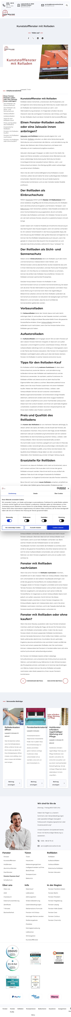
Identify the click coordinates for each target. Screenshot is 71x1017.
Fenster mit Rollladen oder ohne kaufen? (11, 140)
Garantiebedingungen (33, 904)
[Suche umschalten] (67, 5)
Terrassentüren (31, 874)
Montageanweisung (33, 928)
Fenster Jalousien (54, 872)
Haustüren (29, 200)
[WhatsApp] (42, 38)
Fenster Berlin (53, 893)
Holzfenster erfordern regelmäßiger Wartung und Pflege (56, 732)
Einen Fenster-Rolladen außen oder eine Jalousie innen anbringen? (10, 98)
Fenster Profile (12, 1010)
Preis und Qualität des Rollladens (10, 123)
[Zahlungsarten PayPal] (16, 997)
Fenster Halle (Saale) (55, 908)
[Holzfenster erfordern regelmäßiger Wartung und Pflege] (58, 716)
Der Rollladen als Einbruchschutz (9, 104)
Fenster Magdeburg (55, 901)
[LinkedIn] (38, 38)
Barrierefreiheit (9, 912)
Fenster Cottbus (54, 916)
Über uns (7, 889)
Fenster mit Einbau (32, 912)
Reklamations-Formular (34, 908)
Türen (28, 856)
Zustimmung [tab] (12, 493)
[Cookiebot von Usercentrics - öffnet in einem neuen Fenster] (58, 488)
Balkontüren (56, 200)
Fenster (45, 200)
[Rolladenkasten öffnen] (13, 716)
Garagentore (62, 1009)
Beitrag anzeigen (11, 783)
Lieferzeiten (30, 893)
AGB (5, 893)
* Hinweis (7, 908)
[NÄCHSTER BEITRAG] (65, 681)
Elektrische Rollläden (55, 868)
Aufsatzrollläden (53, 860)
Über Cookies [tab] (59, 493)
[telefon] (4, 5)
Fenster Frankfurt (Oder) (56, 889)
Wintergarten (30, 936)
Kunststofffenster (10, 860)
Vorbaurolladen (9, 113)
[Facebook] (28, 38)
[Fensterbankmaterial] (35, 716)
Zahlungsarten (31, 897)
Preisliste (29, 924)
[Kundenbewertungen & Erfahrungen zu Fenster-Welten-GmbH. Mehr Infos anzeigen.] (35, 957)
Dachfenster (8, 872)
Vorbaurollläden (53, 864)
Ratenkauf (29, 889)
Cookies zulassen (58, 527)
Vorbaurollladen (46, 322)
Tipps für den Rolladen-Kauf (9, 119)
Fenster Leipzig (53, 904)
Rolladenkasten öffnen (12, 728)
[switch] (26, 520)
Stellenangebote (32, 920)
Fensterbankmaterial (37, 727)
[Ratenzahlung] (35, 997)
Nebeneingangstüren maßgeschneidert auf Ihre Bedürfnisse (35, 867)
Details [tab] (35, 493)
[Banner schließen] (68, 488)
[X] (33, 38)
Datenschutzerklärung (11, 901)
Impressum (8, 897)
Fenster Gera (52, 912)
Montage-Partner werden (35, 916)
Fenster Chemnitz (54, 920)
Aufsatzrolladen (9, 116)
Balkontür (29, 878)
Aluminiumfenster (10, 868)
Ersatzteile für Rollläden (8, 127)
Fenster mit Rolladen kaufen (11, 132)
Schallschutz (8, 880)
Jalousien (24, 136)
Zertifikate (7, 904)
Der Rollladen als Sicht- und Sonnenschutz (9, 109)
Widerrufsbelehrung (33, 901)
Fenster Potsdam (54, 897)
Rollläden (31, 139)
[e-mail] (43, 5)
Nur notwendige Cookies (12, 527)
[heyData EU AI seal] (12, 964)
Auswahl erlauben (35, 527)
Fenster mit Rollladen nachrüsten (11, 136)
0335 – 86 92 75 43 (10, 3)
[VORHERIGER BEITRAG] (23, 681)
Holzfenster (8, 864)
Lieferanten (30, 932)
